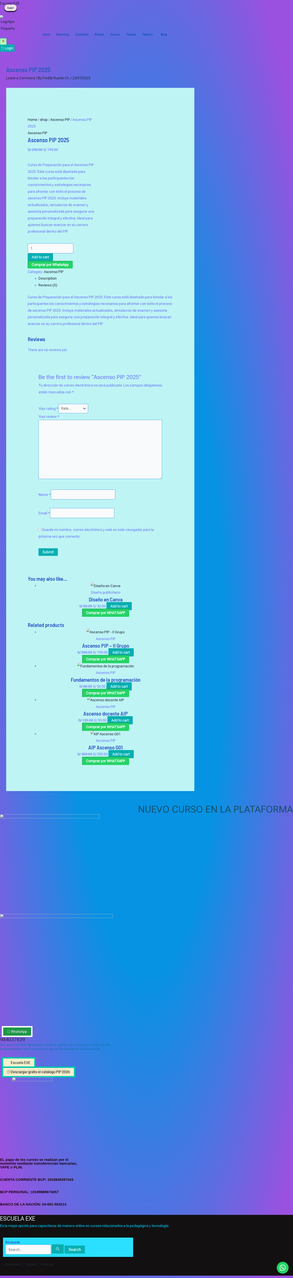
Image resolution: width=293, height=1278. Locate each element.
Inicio (46, 34)
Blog (164, 34)
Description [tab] (47, 278)
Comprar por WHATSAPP (105, 613)
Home (32, 120)
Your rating (48, 408)
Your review (49, 416)
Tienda (131, 34)
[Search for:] (35, 1250)
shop (44, 120)
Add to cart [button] (119, 606)
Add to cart (40, 257)
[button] (148, 34)
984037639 (12, 1039)
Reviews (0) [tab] (47, 285)
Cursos (115, 34)
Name (44, 494)
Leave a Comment (20, 78)
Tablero (147, 34)
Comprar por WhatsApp (50, 264)
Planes (99, 34)
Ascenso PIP (60, 120)
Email (44, 513)
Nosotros (62, 34)
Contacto (82, 34)
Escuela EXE (10, 3)
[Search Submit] (58, 1249)
